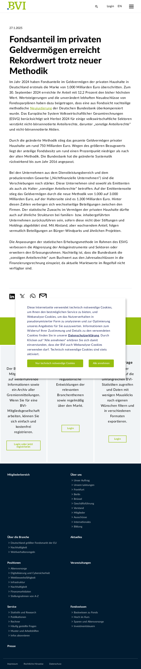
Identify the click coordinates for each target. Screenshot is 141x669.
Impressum (12, 664)
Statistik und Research (23, 612)
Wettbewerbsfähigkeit (23, 578)
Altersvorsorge (19, 568)
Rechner (15, 621)
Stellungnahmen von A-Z (25, 596)
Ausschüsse (80, 517)
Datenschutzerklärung (83, 335)
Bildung (78, 526)
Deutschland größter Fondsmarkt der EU (34, 543)
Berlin (77, 494)
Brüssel (78, 499)
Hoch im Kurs (81, 617)
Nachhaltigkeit (19, 547)
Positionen (14, 562)
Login (110, 6)
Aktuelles (76, 537)
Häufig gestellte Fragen (23, 626)
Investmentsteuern (84, 626)
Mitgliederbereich (18, 474)
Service (11, 606)
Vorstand (79, 508)
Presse (11, 646)
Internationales (82, 522)
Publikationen (18, 617)
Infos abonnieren (20, 635)
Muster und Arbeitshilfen (25, 631)
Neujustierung (41, 108)
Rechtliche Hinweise (33, 664)
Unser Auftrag (82, 480)
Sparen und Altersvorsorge (89, 621)
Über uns (76, 474)
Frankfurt (79, 489)
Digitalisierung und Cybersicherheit (30, 573)
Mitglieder (79, 513)
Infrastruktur (18, 582)
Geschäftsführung (84, 503)
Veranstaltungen (80, 562)
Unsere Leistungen (84, 485)
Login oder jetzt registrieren (23, 445)
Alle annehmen (101, 363)
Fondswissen (78, 606)
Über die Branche (18, 537)
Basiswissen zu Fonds (86, 612)
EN (120, 6)
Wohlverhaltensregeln (23, 552)
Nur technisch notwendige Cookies (55, 363)
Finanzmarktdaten (21, 591)
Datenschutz (55, 664)
